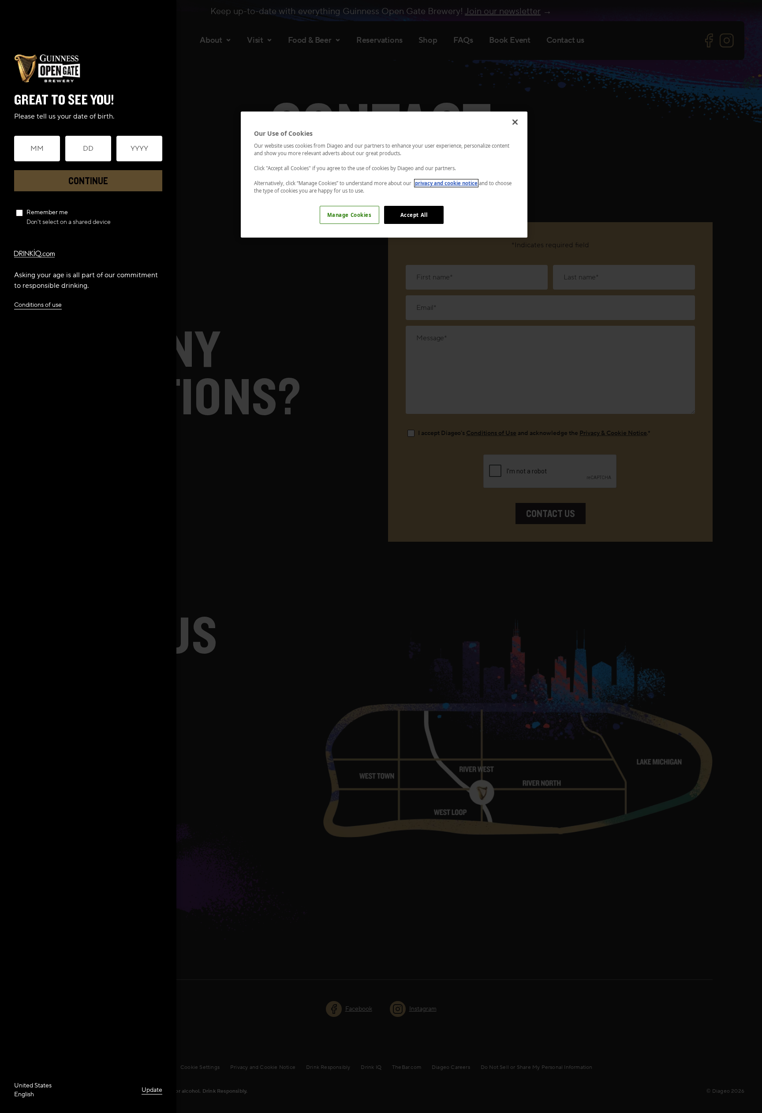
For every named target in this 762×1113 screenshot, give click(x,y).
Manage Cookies (349, 215)
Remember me (47, 212)
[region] (384, 175)
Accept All (414, 215)
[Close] (515, 122)
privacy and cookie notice (446, 183)
